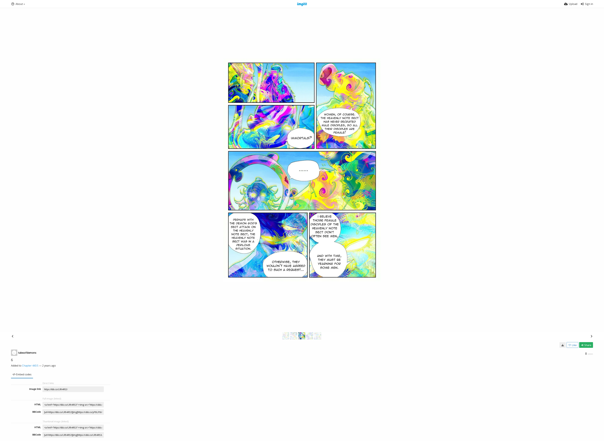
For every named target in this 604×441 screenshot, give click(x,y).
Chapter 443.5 (30, 365)
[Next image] (591, 336)
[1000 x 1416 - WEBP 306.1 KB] (562, 345)
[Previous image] (12, 336)
